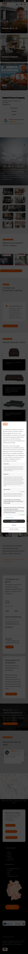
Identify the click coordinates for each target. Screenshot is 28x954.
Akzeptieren (14, 521)
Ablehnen (14, 525)
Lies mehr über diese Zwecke (9, 517)
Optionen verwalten (14, 529)
